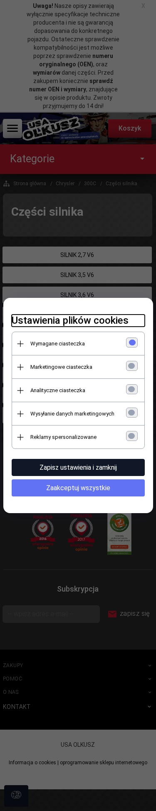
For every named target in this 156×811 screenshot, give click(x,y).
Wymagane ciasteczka (57, 343)
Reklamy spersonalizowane (63, 437)
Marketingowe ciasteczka (61, 367)
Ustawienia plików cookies (70, 320)
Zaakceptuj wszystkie (78, 488)
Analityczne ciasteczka (57, 390)
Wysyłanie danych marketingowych (72, 414)
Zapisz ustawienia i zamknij (78, 467)
